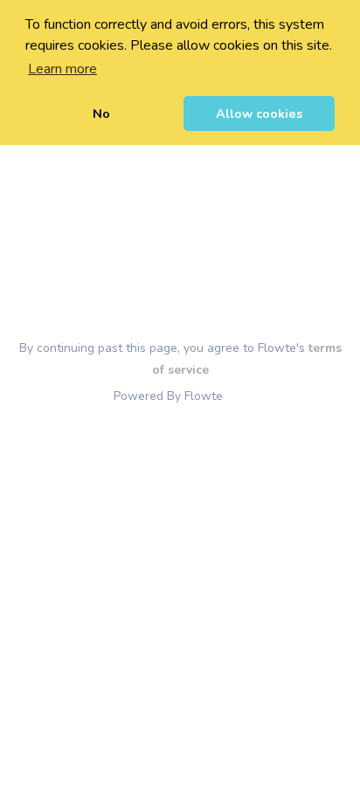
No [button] (101, 113)
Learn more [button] (62, 69)
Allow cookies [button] (259, 113)
